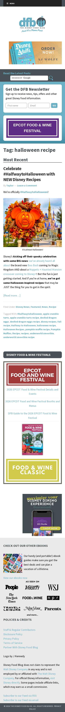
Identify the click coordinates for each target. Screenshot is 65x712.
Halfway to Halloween (23, 325)
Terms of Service (12, 643)
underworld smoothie (42, 333)
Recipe (52, 306)
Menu (12, 3)
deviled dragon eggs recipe (25, 321)
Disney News (23, 306)
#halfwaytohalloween (29, 313)
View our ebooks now (15, 578)
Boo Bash (33, 265)
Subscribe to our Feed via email (20, 700)
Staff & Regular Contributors (19, 630)
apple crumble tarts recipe (24, 317)
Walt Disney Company (15, 669)
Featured (36, 306)
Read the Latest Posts (16, 73)
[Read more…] (11, 295)
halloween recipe (46, 325)
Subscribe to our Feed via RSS (20, 695)
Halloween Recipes (13, 329)
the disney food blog (32, 18)
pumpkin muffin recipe (37, 329)
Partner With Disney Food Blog (20, 647)
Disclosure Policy (12, 634)
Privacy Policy (11, 638)
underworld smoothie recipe (18, 337)
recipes (25, 333)
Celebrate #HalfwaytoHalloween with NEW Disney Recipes (29, 174)
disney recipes (48, 321)
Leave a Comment (27, 185)
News (45, 306)
